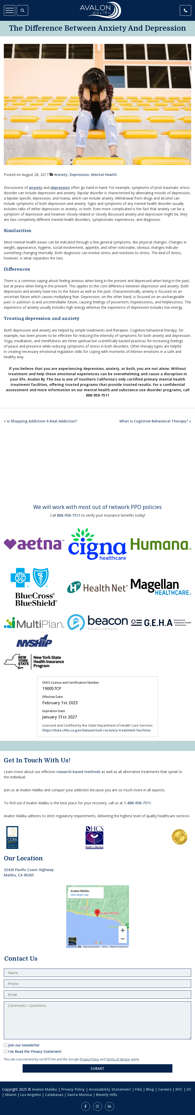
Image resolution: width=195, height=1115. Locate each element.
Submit (97, 1068)
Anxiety (61, 174)
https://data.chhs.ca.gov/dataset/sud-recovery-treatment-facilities (96, 730)
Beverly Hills (106, 1094)
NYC (179, 1089)
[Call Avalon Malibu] (185, 10)
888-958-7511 (68, 515)
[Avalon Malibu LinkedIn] (109, 1106)
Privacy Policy (89, 1059)
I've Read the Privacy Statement (34, 1051)
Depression (79, 174)
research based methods (78, 771)
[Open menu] (9, 10)
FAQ (138, 1089)
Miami (10, 1094)
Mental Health (104, 174)
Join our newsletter (24, 1045)
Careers (164, 1089)
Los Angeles (30, 1094)
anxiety (35, 187)
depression (60, 187)
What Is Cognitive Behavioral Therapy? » (155, 421)
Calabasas (54, 1094)
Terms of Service (118, 1059)
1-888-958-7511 (137, 802)
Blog (150, 1089)
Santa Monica (79, 1094)
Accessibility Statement (110, 1089)
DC (189, 1089)
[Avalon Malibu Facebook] (85, 1106)
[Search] (22, 10)
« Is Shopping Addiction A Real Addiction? (40, 421)
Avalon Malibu (44, 1089)
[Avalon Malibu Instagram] (97, 1106)
